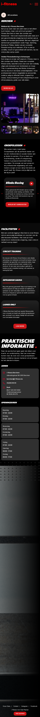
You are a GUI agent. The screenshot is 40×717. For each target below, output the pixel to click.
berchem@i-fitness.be (15, 379)
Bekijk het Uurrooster (17, 204)
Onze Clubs (6, 706)
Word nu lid (8, 88)
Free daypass (20, 713)
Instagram (24, 706)
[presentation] (2, 193)
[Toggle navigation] (36, 4)
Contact (15, 706)
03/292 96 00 (11, 383)
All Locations (13, 15)
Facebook (34, 706)
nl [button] (31, 4)
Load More (20, 326)
